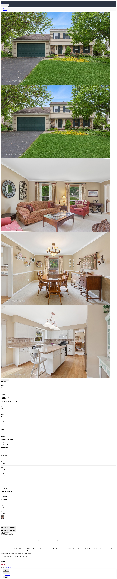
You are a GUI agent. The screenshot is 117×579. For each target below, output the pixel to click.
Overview (5, 8)
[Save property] (4, 380)
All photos (3, 381)
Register (6, 6)
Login (2, 6)
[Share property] (7, 380)
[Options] (2, 380)
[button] (58, 48)
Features (5, 10)
